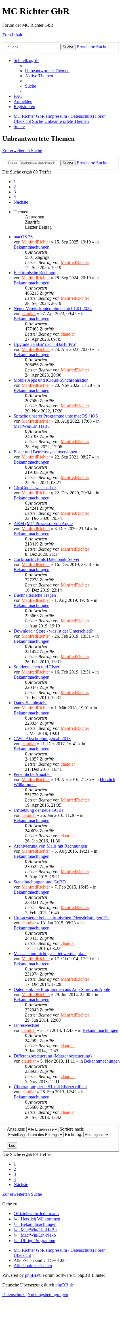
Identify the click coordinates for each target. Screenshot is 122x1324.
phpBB (31, 1275)
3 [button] (15, 191)
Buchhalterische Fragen (35, 595)
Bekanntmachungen (31, 247)
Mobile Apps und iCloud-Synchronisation (51, 380)
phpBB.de (64, 1284)
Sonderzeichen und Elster (36, 666)
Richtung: (74, 1134)
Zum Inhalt (12, 34)
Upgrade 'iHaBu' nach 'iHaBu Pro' (45, 344)
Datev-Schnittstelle (30, 702)
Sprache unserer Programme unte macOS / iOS (56, 416)
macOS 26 (23, 236)
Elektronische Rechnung (36, 272)
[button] (21, 202)
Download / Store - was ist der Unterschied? (53, 631)
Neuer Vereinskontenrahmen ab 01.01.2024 (53, 308)
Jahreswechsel (26, 1025)
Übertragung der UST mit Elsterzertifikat (50, 1086)
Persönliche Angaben (33, 774)
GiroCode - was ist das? (35, 487)
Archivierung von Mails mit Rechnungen (50, 846)
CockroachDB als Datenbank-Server (46, 559)
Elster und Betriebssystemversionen (45, 451)
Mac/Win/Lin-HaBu (32, 426)
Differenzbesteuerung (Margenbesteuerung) (53, 1056)
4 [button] (15, 197)
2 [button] (15, 186)
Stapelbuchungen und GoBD (40, 881)
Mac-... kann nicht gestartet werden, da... (50, 953)
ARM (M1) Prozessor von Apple (43, 523)
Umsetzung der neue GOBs (38, 810)
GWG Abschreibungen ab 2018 (42, 738)
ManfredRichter (36, 241)
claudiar (29, 313)
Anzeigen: (16, 1129)
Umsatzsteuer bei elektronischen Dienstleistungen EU (62, 917)
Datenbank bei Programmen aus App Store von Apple (62, 989)
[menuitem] (47, 70)
